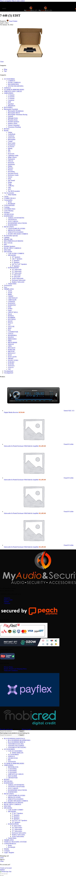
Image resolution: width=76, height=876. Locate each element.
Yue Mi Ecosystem (14, 191)
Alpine (10, 132)
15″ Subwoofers (17, 831)
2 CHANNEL (12, 769)
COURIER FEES (9, 209)
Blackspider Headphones (16, 111)
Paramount (11, 164)
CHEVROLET (13, 298)
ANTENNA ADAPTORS (16, 786)
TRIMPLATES (9, 289)
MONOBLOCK (13, 767)
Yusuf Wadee (13, 21)
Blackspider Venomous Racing (17, 114)
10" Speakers (16, 257)
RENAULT (11, 353)
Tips (5, 71)
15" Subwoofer (16, 273)
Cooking (6, 207)
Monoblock (11, 105)
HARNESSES (8, 216)
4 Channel (11, 97)
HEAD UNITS (9, 227)
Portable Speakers (13, 121)
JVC (9, 152)
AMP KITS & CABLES (15, 774)
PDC (5, 244)
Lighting (6, 237)
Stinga (10, 182)
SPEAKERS (8, 252)
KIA (9, 330)
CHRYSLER (12, 300)
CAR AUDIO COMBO (15, 810)
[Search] (74, 8)
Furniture (7, 212)
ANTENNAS (12, 219)
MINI (9, 341)
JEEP (9, 328)
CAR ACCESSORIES (15, 751)
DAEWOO (11, 303)
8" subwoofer (16, 276)
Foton (10, 310)
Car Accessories (9, 193)
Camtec (10, 141)
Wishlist (6, 601)
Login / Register (9, 852)
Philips (10, 166)
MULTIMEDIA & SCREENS (13, 241)
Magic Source (12, 157)
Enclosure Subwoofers (19, 833)
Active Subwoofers (18, 836)
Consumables (8, 200)
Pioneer (10, 170)
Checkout (7, 603)
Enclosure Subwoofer (18, 280)
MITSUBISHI (12, 342)
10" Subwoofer (16, 269)
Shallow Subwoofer (18, 282)
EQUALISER (12, 776)
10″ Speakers (16, 822)
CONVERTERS (9, 205)
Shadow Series (12, 123)
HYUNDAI (12, 319)
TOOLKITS (8, 285)
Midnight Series (13, 118)
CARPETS (11, 81)
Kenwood (11, 154)
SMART (10, 358)
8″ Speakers (15, 818)
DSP (9, 102)
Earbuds (10, 116)
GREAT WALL (13, 312)
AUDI (10, 292)
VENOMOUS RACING (16, 744)
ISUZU (10, 321)
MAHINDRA (12, 335)
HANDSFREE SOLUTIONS (17, 223)
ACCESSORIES (9, 79)
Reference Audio (13, 175)
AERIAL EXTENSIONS (16, 218)
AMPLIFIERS (8, 93)
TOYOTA (11, 366)
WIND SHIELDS (17, 753)
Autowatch (11, 138)
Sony (9, 178)
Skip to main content (18, 1)
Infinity (10, 148)
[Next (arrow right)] (3, 875)
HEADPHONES (13, 84)
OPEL (10, 346)
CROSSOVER (13, 778)
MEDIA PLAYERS (14, 230)
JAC (9, 325)
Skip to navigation (6, 1)
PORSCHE (11, 349)
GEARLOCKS (9, 214)
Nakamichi (11, 159)
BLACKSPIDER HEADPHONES (19, 740)
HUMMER (11, 317)
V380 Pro (11, 186)
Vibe (9, 187)
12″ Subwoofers (17, 829)
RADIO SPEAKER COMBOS (18, 234)
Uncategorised (8, 371)
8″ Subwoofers (16, 826)
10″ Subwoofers (17, 827)
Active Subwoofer (17, 278)
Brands (6, 130)
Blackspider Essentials (11, 109)
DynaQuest (11, 145)
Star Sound (11, 180)
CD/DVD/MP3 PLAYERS (16, 228)
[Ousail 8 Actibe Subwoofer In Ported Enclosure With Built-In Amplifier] (34, 444)
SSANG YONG (13, 360)
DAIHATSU (12, 305)
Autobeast (11, 136)
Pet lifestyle (11, 203)
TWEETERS (12, 284)
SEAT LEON (12, 357)
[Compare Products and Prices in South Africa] (7, 659)
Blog (5, 69)
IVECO (10, 323)
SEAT (10, 355)
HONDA (11, 316)
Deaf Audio (11, 143)
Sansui (10, 177)
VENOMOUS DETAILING (17, 747)
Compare (7, 851)
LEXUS (10, 333)
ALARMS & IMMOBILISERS (14, 89)
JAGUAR (11, 326)
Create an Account (6, 868)
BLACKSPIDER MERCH (16, 742)
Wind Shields (12, 195)
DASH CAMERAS (14, 82)
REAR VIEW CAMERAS (12, 248)
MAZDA (11, 337)
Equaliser (11, 104)
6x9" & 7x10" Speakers (19, 264)
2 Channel (11, 95)
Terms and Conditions (11, 670)
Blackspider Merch (14, 113)
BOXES (6, 129)
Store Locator (8, 600)
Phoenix (10, 168)
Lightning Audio (13, 155)
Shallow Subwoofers (18, 835)
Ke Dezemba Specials (11, 235)
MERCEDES (12, 339)
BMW (10, 294)
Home (10, 202)
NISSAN (11, 344)
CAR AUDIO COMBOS (16, 253)
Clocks (6, 196)
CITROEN (11, 301)
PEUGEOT (11, 348)
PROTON (11, 351)
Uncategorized (8, 373)
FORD (10, 309)
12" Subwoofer (16, 271)
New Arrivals (8, 243)
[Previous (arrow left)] (1, 875)
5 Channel (11, 98)
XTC (9, 189)
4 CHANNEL (12, 770)
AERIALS (7, 88)
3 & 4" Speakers (17, 259)
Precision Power (13, 173)
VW (9, 369)
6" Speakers (15, 262)
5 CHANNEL (12, 772)
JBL (9, 150)
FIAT (9, 307)
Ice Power (11, 146)
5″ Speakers (15, 815)
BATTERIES (8, 107)
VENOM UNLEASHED (16, 745)
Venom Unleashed (13, 125)
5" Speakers (15, 260)
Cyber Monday (8, 211)
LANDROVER (13, 332)
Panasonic (11, 162)
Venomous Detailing (14, 127)
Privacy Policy (8, 667)
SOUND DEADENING (16, 86)
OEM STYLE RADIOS (15, 232)
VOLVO (11, 367)
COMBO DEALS (10, 198)
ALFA (10, 291)
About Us (7, 598)
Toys (5, 287)
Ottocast (10, 161)
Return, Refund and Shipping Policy (15, 669)
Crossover (11, 100)
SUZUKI (11, 364)
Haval (10, 314)
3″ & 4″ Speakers (17, 813)
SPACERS (7, 250)
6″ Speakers (15, 817)
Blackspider (11, 139)
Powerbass (11, 171)
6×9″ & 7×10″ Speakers (19, 820)
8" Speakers (15, 266)
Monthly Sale (8, 239)
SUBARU (11, 362)
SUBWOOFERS (13, 268)
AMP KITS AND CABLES (13, 91)
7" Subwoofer (16, 275)
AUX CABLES (13, 221)
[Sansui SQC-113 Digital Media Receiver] (34, 410)
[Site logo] (31, 12)
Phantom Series (13, 120)
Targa (9, 184)
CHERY (10, 296)
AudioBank (11, 134)
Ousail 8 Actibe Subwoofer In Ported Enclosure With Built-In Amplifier (38, 445)
